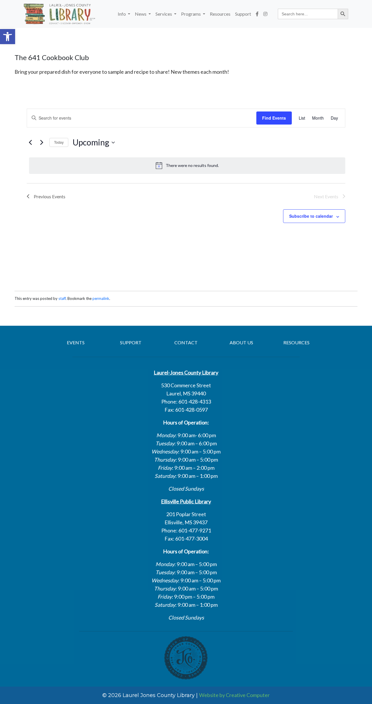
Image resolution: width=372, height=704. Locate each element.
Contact (186, 342)
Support (243, 14)
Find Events (274, 118)
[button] (7, 36)
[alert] (187, 165)
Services (164, 14)
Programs (191, 14)
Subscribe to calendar (311, 216)
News (141, 14)
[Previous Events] (30, 142)
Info (122, 14)
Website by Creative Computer (234, 695)
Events (76, 342)
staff (62, 298)
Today (59, 142)
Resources (220, 14)
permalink (100, 298)
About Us (241, 342)
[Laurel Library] (59, 14)
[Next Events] (41, 142)
